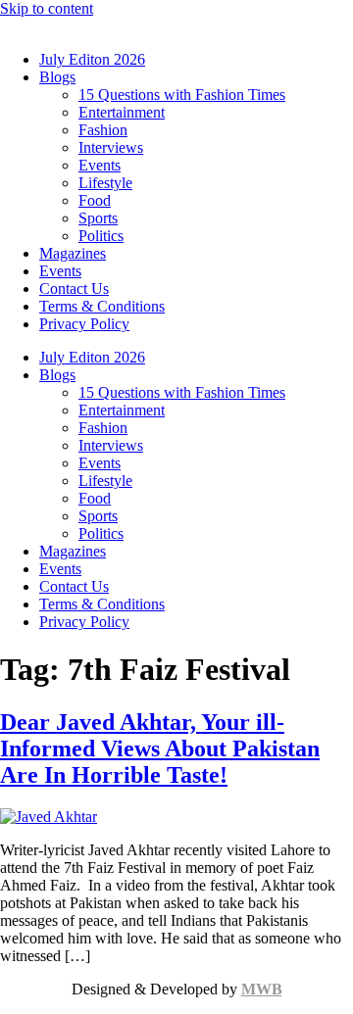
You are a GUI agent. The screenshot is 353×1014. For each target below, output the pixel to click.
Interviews (110, 147)
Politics (101, 235)
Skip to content (46, 8)
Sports (98, 218)
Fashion (102, 129)
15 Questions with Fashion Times (181, 94)
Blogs (57, 77)
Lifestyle (105, 182)
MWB (261, 989)
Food (94, 200)
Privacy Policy (84, 323)
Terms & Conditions (102, 306)
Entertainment (121, 112)
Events (99, 165)
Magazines (72, 253)
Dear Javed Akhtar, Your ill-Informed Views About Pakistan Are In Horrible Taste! (160, 748)
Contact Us (74, 288)
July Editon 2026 (92, 59)
